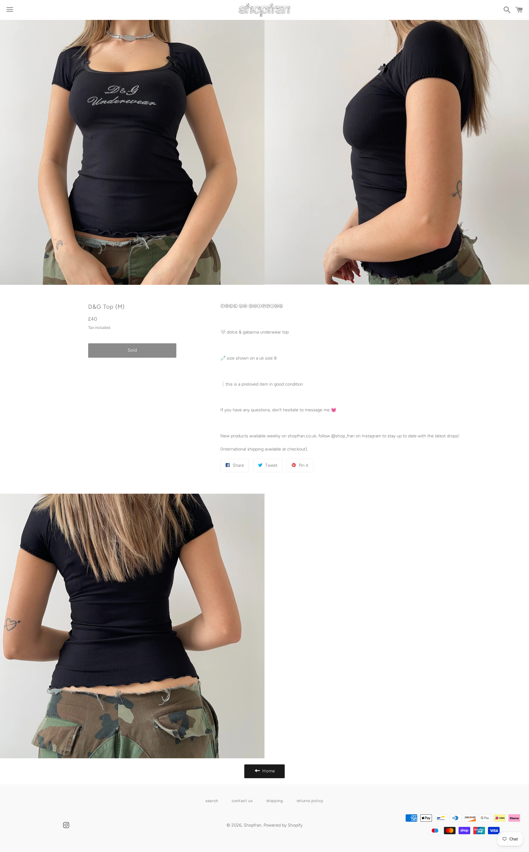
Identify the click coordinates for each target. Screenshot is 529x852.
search (211, 800)
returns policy (310, 800)
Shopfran (252, 825)
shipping (274, 800)
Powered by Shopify (283, 825)
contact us (242, 800)
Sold (132, 350)
